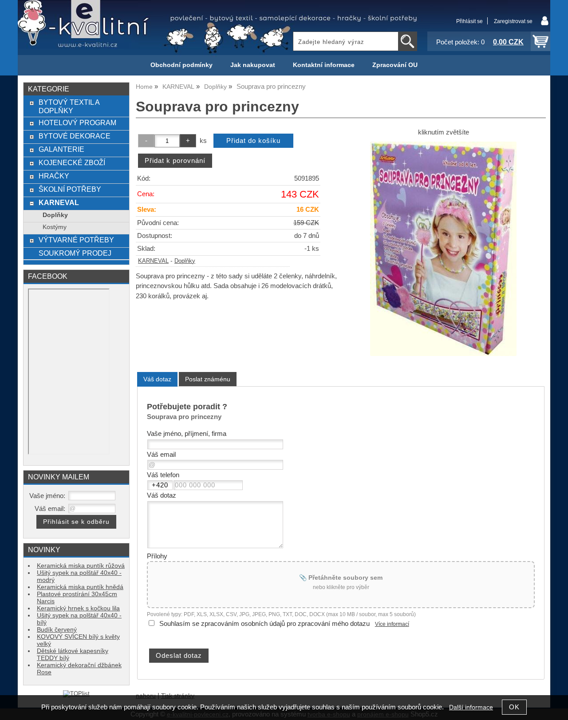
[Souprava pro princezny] (443, 249)
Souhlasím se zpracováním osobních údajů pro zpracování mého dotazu (264, 623)
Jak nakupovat (252, 65)
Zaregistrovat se (513, 21)
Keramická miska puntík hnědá (80, 587)
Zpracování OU (395, 65)
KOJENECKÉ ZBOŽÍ (72, 162)
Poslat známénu (207, 379)
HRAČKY (54, 176)
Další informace (471, 707)
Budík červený (57, 629)
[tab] (157, 379)
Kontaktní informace (324, 65)
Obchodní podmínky (181, 65)
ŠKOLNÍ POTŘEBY (70, 189)
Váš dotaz (157, 379)
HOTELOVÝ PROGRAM (77, 123)
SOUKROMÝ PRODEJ (75, 253)
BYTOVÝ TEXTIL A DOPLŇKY (69, 106)
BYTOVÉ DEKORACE (74, 136)
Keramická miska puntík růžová (81, 565)
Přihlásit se (469, 21)
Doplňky (184, 261)
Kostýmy (55, 227)
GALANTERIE (61, 149)
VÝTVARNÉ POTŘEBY (76, 240)
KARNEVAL (153, 261)
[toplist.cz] (76, 693)
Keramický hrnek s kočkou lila (78, 608)
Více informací (392, 624)
